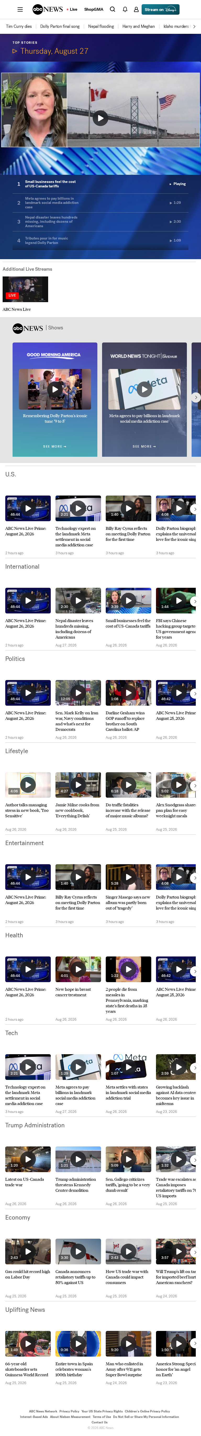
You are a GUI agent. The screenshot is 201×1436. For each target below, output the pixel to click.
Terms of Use (102, 1417)
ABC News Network (43, 1411)
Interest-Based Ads (34, 1417)
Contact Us (100, 1422)
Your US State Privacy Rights (102, 1411)
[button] (20, 9)
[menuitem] (19, 26)
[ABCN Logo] (47, 9)
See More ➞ (55, 447)
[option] (22, 26)
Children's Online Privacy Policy (147, 1411)
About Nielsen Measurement (70, 1417)
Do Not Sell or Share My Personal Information (146, 1417)
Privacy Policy (69, 1411)
